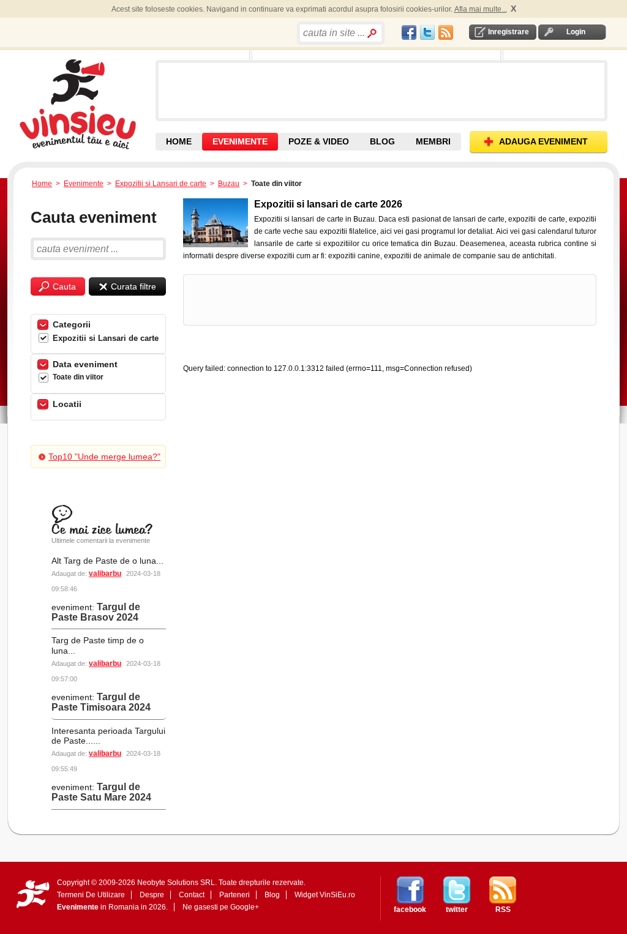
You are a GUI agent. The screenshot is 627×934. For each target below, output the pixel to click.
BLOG (382, 141)
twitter (457, 909)
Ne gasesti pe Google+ (220, 907)
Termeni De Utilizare (91, 895)
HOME (179, 141)
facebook (410, 909)
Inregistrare (508, 32)
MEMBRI (433, 141)
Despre (152, 895)
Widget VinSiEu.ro (325, 895)
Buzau (228, 183)
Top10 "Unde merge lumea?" (104, 456)
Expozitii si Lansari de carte (160, 183)
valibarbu (105, 573)
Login (575, 32)
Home (42, 183)
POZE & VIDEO (318, 141)
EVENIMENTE (240, 141)
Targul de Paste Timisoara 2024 (101, 702)
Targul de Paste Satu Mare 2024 (101, 792)
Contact (192, 895)
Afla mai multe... (480, 9)
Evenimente (83, 183)
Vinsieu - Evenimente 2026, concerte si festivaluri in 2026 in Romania (86, 104)
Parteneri (234, 895)
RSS (503, 909)
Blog (272, 895)
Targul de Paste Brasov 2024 (95, 612)
